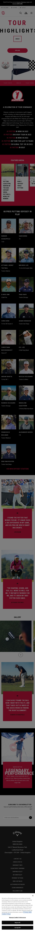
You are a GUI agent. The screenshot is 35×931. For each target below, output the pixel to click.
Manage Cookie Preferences (17, 917)
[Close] (33, 896)
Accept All (17, 927)
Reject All (17, 922)
